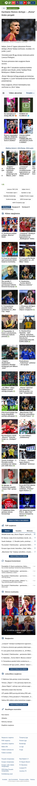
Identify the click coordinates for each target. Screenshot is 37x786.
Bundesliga (22, 743)
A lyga (21, 749)
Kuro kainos (5, 714)
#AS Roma (21, 148)
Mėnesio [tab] (30, 531)
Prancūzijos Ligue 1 (11, 192)
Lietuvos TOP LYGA (12, 189)
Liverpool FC (23, 768)
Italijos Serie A (26, 189)
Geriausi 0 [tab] (6, 207)
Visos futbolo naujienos (18, 520)
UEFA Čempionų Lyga (18, 202)
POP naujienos (6, 740)
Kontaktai (4, 779)
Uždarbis (4, 718)
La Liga (21, 746)
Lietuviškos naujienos (8, 743)
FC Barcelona (23, 765)
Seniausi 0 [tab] (26, 207)
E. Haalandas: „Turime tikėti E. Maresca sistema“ (17, 658)
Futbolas (32, 779)
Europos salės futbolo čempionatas (8, 765)
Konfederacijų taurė (7, 774)
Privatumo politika (24, 779)
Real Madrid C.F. (24, 759)
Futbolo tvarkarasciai (8, 749)
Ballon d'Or (5, 746)
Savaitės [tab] (18, 531)
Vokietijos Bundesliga (10, 196)
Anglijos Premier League (26, 196)
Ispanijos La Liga (26, 192)
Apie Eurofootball (13, 779)
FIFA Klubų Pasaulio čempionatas (7, 770)
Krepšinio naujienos (8, 725)
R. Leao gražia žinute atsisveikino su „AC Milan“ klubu (18, 650)
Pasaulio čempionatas (8, 759)
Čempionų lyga (23, 737)
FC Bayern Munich (24, 762)
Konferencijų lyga (11, 199)
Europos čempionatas (8, 762)
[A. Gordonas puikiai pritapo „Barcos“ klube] (18, 615)
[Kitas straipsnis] (34, 26)
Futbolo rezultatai (6, 752)
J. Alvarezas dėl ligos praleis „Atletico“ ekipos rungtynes (19, 580)
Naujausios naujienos (8, 737)
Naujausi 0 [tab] (16, 207)
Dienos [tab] (7, 531)
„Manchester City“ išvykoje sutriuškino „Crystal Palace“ (19, 552)
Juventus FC (23, 771)
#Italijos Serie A (11, 148)
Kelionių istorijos (7, 721)
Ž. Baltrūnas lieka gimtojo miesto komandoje (15, 679)
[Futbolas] (4, 8)
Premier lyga (23, 740)
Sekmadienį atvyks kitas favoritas (12, 689)
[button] (3, 2)
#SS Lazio (29, 148)
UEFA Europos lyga (25, 199)
